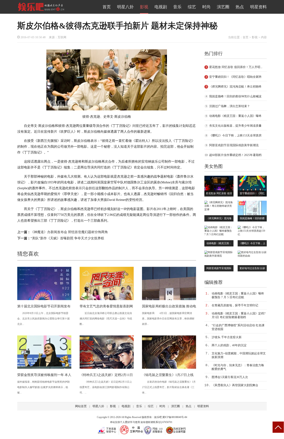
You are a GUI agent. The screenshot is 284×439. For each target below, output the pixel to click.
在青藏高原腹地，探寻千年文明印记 (235, 305)
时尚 (206, 7)
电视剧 (160, 7)
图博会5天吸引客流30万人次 (230, 377)
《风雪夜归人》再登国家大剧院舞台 (235, 385)
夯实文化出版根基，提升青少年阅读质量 (235, 125)
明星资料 (258, 7)
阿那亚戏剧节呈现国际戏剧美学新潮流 (234, 145)
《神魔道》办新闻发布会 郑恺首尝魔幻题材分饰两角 (69, 232)
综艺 (192, 7)
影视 (144, 7)
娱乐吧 (158, 417)
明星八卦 (125, 7)
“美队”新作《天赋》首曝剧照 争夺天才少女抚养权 (67, 238)
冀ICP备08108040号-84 (174, 417)
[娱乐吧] (41, 10)
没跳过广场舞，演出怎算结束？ (229, 106)
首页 (106, 7)
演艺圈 (223, 7)
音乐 (177, 7)
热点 (240, 7)
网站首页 (81, 406)
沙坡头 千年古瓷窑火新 (227, 337)
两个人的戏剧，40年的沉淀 (229, 345)
